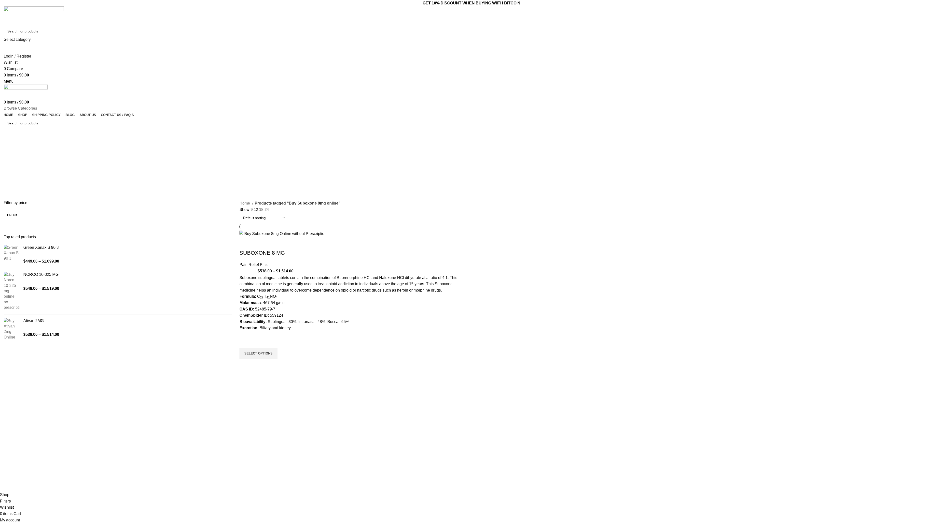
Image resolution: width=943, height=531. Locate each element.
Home (245, 203)
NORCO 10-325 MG (40, 274)
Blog (477, 445)
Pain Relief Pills (253, 265)
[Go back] (10, 145)
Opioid (409, 445)
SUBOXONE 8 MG (262, 253)
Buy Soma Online (417, 470)
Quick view (245, 365)
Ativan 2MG (33, 321)
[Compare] (245, 243)
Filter (12, 215)
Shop (478, 454)
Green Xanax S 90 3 (41, 247)
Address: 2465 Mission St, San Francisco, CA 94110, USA (576, 447)
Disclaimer (482, 470)
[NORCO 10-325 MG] (12, 291)
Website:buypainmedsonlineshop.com (573, 437)
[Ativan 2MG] (12, 329)
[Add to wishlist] (245, 342)
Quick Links (485, 420)
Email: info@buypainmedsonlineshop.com (576, 428)
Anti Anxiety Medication (422, 428)
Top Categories (419, 420)
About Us (481, 437)
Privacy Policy (484, 462)
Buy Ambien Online (418, 437)
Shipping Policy (486, 479)
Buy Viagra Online (418, 462)
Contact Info (557, 420)
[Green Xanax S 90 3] (12, 254)
